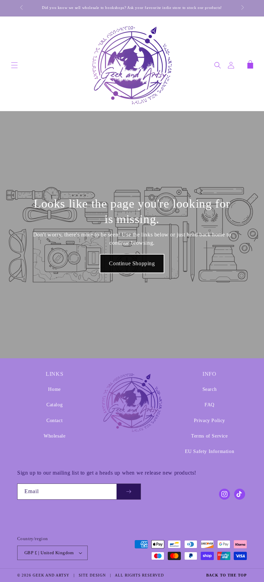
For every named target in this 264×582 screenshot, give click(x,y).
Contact (54, 420)
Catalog (54, 404)
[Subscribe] (129, 491)
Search (209, 389)
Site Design (92, 575)
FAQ (209, 404)
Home (54, 389)
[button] (14, 65)
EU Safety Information (209, 451)
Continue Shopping (132, 263)
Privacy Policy (209, 420)
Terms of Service (209, 436)
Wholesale (54, 436)
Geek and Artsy (51, 575)
